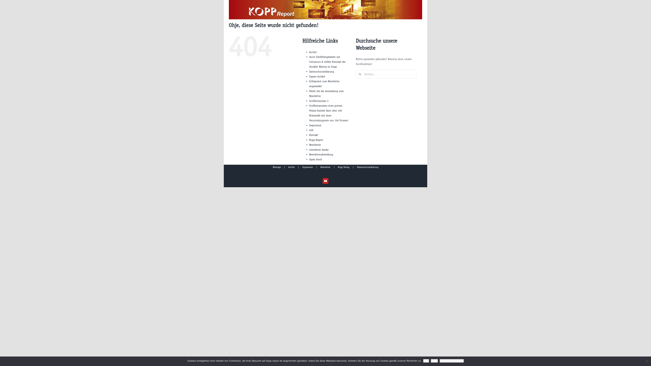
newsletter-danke (319, 149)
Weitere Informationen (451, 361)
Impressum (315, 125)
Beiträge (277, 167)
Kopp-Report (316, 139)
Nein (434, 361)
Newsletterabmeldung (321, 154)
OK (426, 361)
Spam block (315, 159)
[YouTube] (325, 181)
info (311, 130)
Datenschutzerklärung (321, 71)
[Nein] (646, 361)
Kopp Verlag (343, 167)
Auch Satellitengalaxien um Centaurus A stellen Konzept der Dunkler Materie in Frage (327, 61)
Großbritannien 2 (319, 101)
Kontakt (313, 135)
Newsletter (315, 144)
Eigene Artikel (317, 76)
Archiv (313, 52)
